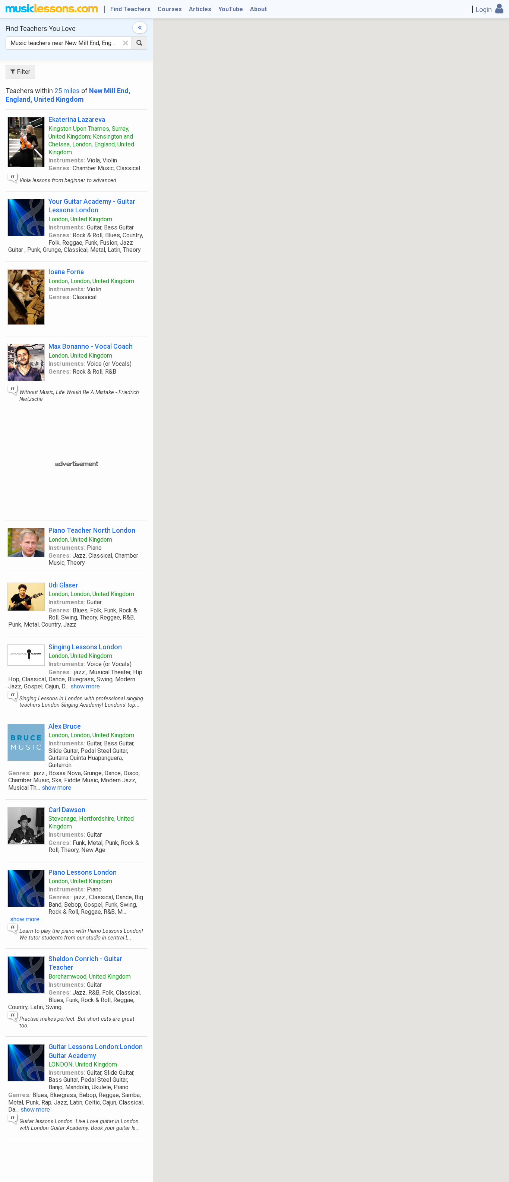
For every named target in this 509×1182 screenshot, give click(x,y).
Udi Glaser (63, 585)
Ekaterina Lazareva (76, 119)
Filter (22, 71)
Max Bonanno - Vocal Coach (90, 346)
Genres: (59, 168)
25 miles (67, 91)
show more (85, 686)
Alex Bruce (64, 726)
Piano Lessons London (82, 872)
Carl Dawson (66, 810)
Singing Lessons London (85, 647)
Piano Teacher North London (91, 530)
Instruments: (66, 160)
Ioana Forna (66, 272)
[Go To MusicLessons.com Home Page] (52, 9)
